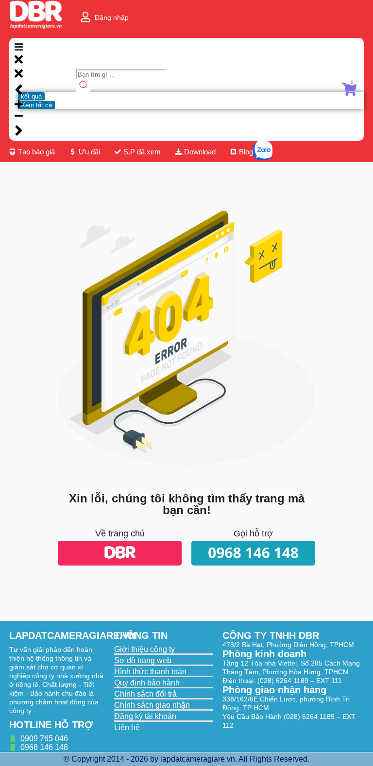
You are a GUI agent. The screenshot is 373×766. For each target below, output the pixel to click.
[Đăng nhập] (85, 17)
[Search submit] (83, 86)
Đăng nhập (112, 17)
